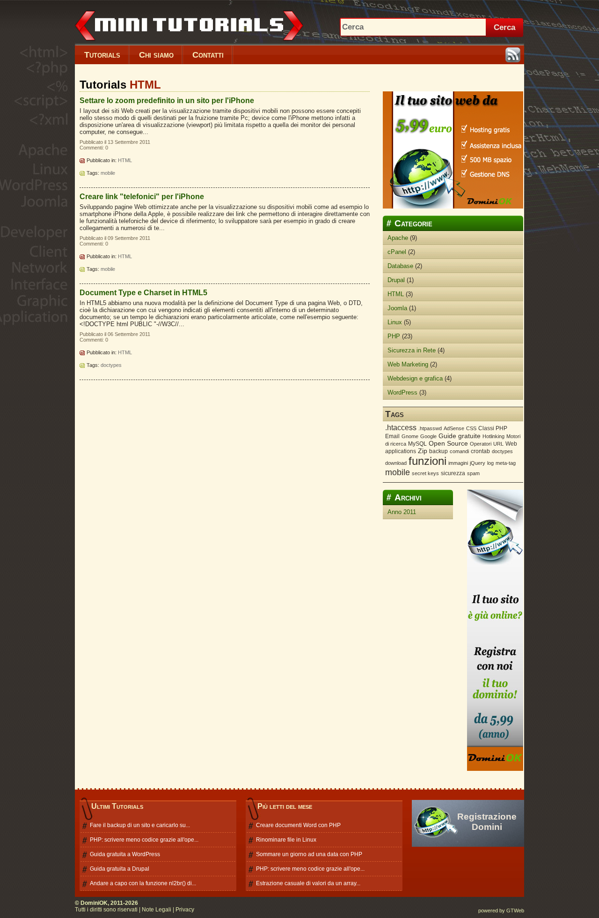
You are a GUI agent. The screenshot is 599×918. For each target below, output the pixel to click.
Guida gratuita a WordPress (125, 854)
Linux (394, 322)
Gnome (410, 436)
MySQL (417, 443)
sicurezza (453, 473)
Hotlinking (493, 436)
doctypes (111, 365)
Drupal (396, 280)
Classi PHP (492, 428)
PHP (393, 336)
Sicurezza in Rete (411, 350)
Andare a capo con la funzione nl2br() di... (143, 883)
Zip (422, 451)
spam (473, 473)
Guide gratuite (459, 436)
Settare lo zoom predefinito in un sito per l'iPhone (167, 100)
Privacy (184, 909)
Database (400, 265)
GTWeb (515, 910)
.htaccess (400, 428)
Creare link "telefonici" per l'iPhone (142, 197)
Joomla (397, 308)
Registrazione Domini (487, 822)
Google (428, 436)
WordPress (402, 392)
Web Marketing (407, 364)
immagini (458, 463)
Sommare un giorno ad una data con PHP (309, 854)
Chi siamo (156, 55)
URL (498, 444)
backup (438, 451)
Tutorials (102, 55)
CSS (471, 428)
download (396, 463)
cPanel (396, 251)
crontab (480, 451)
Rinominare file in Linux (286, 839)
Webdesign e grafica (415, 378)
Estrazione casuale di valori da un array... (308, 883)
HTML (125, 160)
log (490, 463)
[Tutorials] (207, 43)
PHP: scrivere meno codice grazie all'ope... (144, 839)
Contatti (208, 55)
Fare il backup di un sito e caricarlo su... (140, 825)
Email (392, 436)
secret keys (425, 473)
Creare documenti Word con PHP (298, 825)
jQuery (477, 463)
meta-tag (506, 463)
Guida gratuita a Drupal (119, 869)
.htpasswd (430, 428)
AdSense (454, 428)
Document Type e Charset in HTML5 (143, 293)
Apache (397, 237)
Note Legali (156, 909)
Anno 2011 (401, 511)
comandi (459, 451)
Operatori (480, 444)
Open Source (448, 443)
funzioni (427, 461)
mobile (108, 173)
